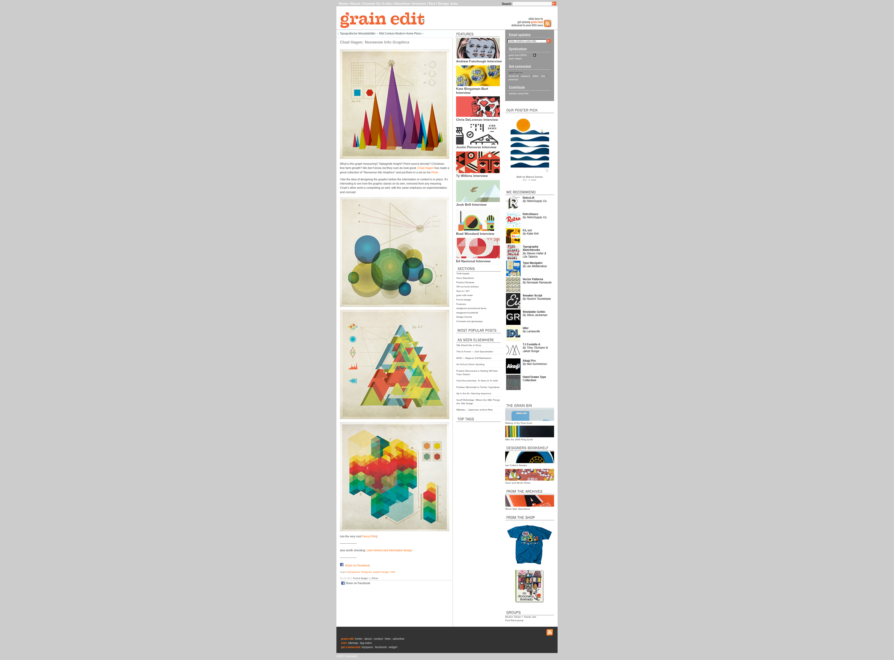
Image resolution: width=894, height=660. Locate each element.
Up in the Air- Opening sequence (473, 393)
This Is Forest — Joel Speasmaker (474, 351)
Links (387, 3)
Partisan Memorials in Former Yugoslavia (478, 387)
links (388, 638)
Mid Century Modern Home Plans (400, 33)
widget (393, 647)
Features (461, 304)
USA (392, 572)
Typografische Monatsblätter (358, 33)
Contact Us (371, 3)
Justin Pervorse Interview (476, 147)
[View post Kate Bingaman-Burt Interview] (478, 85)
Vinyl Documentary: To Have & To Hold (477, 380)
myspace (525, 76)
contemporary (352, 572)
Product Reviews (465, 282)
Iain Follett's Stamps (516, 465)
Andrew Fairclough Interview (479, 61)
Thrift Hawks (462, 273)
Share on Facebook (357, 565)
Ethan (375, 578)
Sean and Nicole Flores (517, 483)
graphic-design (381, 572)
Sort (432, 3)
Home (343, 3)
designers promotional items (471, 308)
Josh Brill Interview (471, 204)
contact (378, 638)
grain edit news (464, 295)
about (368, 638)
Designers (366, 572)
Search (506, 4)
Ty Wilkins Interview (472, 176)
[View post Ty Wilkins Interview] (478, 172)
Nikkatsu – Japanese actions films (474, 409)
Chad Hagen (425, 168)
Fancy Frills (369, 536)
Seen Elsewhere (465, 278)
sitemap (353, 643)
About (355, 3)
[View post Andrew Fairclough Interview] (478, 57)
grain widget (515, 58)
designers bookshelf (467, 312)
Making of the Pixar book (518, 423)
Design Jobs (448, 3)
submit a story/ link (518, 93)
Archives (419, 3)
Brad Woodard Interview (475, 234)
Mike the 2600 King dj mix (519, 439)
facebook (514, 76)
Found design (463, 299)
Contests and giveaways (469, 321)
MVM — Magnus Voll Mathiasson (473, 358)
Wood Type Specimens (517, 509)
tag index (366, 643)
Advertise (402, 3)
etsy (543, 76)
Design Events (464, 317)
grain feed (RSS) (518, 55)
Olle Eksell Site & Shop (468, 345)
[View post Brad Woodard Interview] (478, 230)
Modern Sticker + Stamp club (520, 617)
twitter (535, 76)
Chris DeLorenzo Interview (477, 119)
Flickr (434, 172)
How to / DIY (463, 291)
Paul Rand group (514, 620)
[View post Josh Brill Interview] (478, 201)
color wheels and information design (389, 550)
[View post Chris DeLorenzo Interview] (478, 116)
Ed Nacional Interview (473, 261)
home (358, 638)
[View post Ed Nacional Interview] (478, 257)
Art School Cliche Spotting (470, 364)
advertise (398, 638)
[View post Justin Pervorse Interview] (478, 143)
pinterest (513, 79)
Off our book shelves (467, 286)
